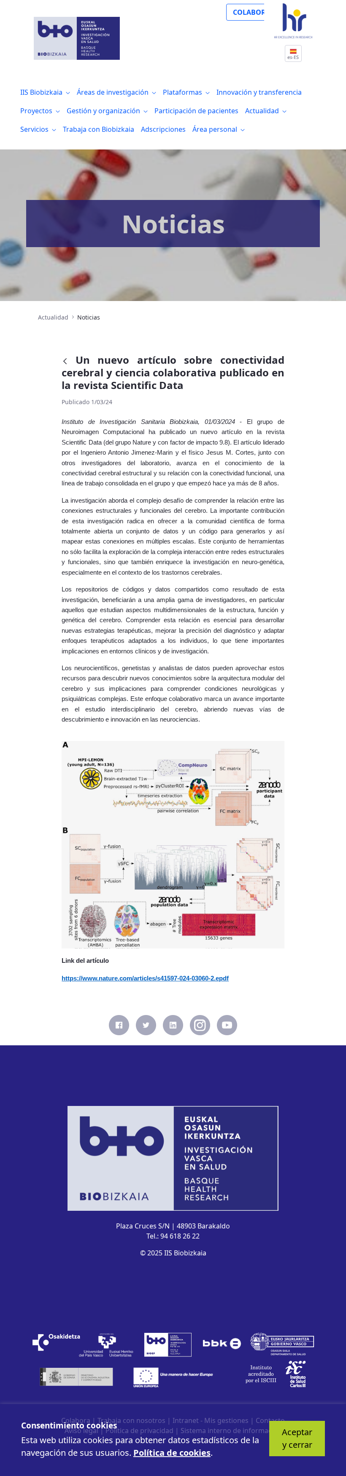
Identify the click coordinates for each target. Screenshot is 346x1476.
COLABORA (251, 12)
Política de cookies (172, 1452)
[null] (68, 361)
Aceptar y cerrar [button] (297, 1438)
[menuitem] (45, 92)
